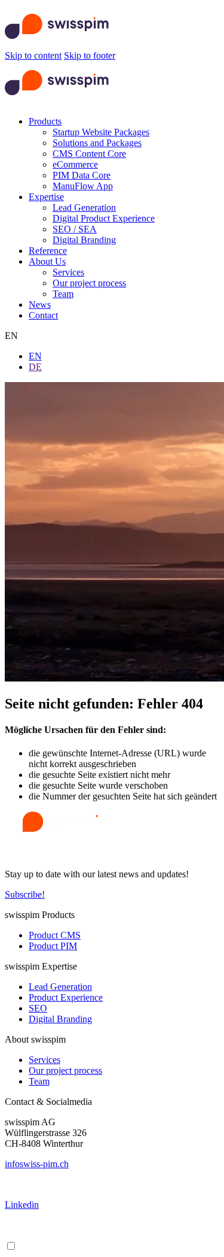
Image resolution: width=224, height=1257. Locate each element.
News (40, 304)
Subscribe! (25, 894)
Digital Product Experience (104, 218)
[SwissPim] (57, 45)
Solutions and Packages (97, 143)
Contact (43, 315)
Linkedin (22, 1205)
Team (63, 294)
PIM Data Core (82, 175)
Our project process (89, 283)
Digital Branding (84, 240)
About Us (47, 261)
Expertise (46, 197)
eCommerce (75, 164)
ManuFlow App (83, 186)
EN (35, 356)
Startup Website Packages (101, 132)
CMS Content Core (89, 154)
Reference (48, 251)
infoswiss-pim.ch (37, 1164)
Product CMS (55, 935)
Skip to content (33, 55)
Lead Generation (84, 207)
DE (35, 367)
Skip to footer (89, 55)
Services (68, 272)
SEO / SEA (75, 229)
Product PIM (53, 946)
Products (45, 121)
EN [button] (11, 336)
